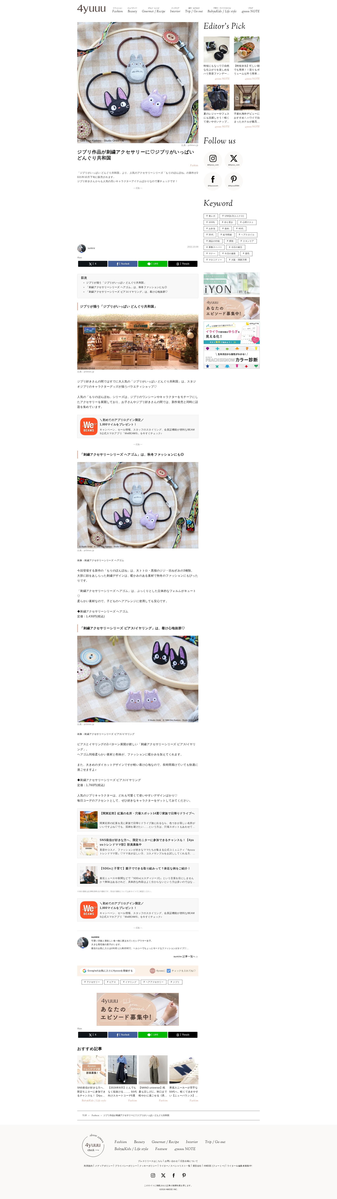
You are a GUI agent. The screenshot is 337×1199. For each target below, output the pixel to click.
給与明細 (227, 234)
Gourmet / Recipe (165, 1142)
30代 (211, 234)
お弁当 (212, 228)
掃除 (231, 241)
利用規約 (88, 1166)
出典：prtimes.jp (189, 145)
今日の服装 (230, 253)
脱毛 (247, 253)
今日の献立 (236, 247)
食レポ (212, 216)
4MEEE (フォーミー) (214, 1166)
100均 (212, 222)
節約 (227, 228)
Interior (192, 1142)
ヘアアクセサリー (155, 982)
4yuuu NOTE (185, 1149)
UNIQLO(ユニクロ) (234, 216)
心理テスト (248, 222)
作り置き (228, 222)
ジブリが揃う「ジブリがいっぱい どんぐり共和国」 (116, 282)
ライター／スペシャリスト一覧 (174, 1166)
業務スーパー (215, 247)
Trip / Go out (215, 1142)
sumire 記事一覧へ (185, 956)
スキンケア (248, 241)
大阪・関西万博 (239, 260)
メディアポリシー (104, 1166)
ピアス (112, 982)
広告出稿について (189, 1161)
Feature (161, 1149)
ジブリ (176, 982)
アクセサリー (93, 982)
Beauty (139, 1142)
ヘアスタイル (248, 234)
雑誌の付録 (214, 241)
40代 (241, 228)
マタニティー (215, 260)
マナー (212, 253)
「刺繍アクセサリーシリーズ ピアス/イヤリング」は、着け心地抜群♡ (127, 291)
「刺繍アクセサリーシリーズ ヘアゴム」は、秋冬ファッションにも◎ (126, 287)
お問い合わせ (171, 1161)
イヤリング (130, 982)
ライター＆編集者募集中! (239, 1166)
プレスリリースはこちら (150, 1161)
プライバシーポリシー (126, 1166)
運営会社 (197, 1166)
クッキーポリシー (148, 1166)
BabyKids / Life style (131, 1149)
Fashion (121, 1142)
